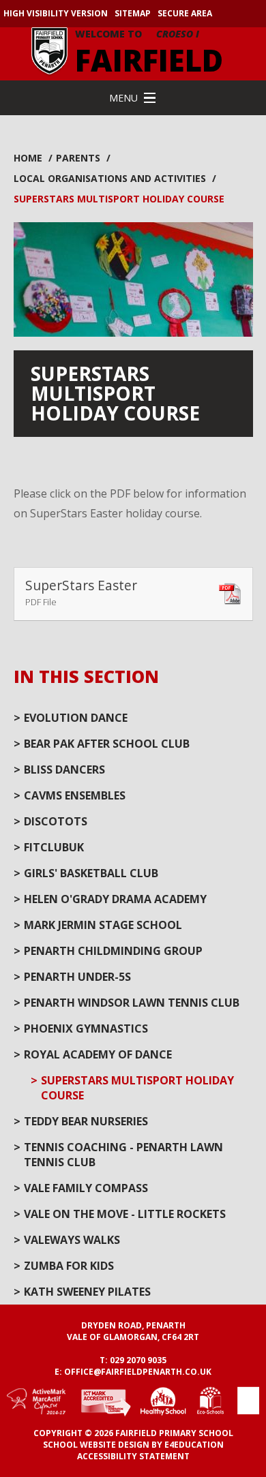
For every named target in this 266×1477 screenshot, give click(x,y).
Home (28, 157)
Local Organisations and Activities (110, 178)
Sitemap (133, 13)
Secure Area (185, 13)
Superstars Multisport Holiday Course (119, 198)
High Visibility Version (55, 13)
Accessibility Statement (133, 1456)
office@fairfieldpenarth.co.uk (137, 1371)
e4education (194, 1444)
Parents (78, 157)
